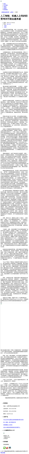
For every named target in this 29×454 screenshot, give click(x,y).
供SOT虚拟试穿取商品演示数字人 (11, 427)
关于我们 (5, 5)
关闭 (4, 27)
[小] (10, 24)
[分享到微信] (4, 448)
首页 (4, 3)
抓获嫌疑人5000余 (7, 424)
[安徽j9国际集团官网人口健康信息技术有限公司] (1, 1)
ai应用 (4, 8)
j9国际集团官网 (5, 12)
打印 (4, 25)
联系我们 (5, 9)
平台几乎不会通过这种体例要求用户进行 (13, 419)
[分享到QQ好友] (10, 448)
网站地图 (3, 452)
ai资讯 (4, 6)
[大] (8, 24)
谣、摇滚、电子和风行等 (9, 422)
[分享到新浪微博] (7, 448)
